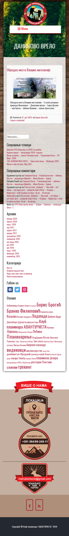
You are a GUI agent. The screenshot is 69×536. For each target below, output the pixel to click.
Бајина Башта (24, 305)
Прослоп (54, 337)
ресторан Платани (41, 362)
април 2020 (12, 221)
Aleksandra (11, 195)
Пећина (37, 331)
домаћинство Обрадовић (19, 354)
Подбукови (37, 337)
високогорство (34, 350)
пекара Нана (31, 358)
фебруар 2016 (13, 253)
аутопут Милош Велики (16, 345)
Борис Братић (41, 117)
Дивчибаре (12, 322)
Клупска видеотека (15, 270)
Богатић (33, 305)
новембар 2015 (13, 256)
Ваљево (12, 316)
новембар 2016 (13, 238)
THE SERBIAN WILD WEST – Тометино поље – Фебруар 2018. (33, 161)
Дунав (21, 322)
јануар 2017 (12, 233)
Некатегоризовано (15, 276)
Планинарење (19, 336)
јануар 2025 (12, 218)
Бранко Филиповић (23, 310)
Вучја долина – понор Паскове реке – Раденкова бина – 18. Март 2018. (33, 157)
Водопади (39, 316)
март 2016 (11, 250)
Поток (46, 337)
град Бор (46, 351)
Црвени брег (49, 341)
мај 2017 (10, 227)
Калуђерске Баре (32, 322)
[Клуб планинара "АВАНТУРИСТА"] (35, 13)
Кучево (50, 327)
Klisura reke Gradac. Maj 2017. (19, 164)
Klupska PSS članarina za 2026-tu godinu (24, 149)
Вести (9, 267)
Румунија (11, 341)
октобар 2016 (13, 242)
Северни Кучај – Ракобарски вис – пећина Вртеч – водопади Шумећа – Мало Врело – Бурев (34, 177)
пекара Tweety (18, 358)
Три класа (38, 341)
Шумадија (58, 341)
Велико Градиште (24, 316)
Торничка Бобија (26, 341)
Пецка (29, 331)
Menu (24, 28)
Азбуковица (12, 305)
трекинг (25, 366)
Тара (17, 341)
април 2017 (12, 230)
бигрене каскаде (36, 344)
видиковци (16, 349)
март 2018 (11, 224)
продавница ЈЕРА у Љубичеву (19, 362)
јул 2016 (10, 244)
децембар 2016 (14, 236)
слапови (12, 367)
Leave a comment (17, 120)
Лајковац (12, 331)
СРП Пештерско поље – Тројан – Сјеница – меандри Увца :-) (34, 206)
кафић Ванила (45, 354)
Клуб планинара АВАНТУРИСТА (27, 324)
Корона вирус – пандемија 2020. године (24, 152)
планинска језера (47, 357)
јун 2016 (10, 247)
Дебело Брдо (54, 316)
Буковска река (47, 311)
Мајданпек (22, 332)
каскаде (35, 354)
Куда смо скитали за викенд (19, 273)
